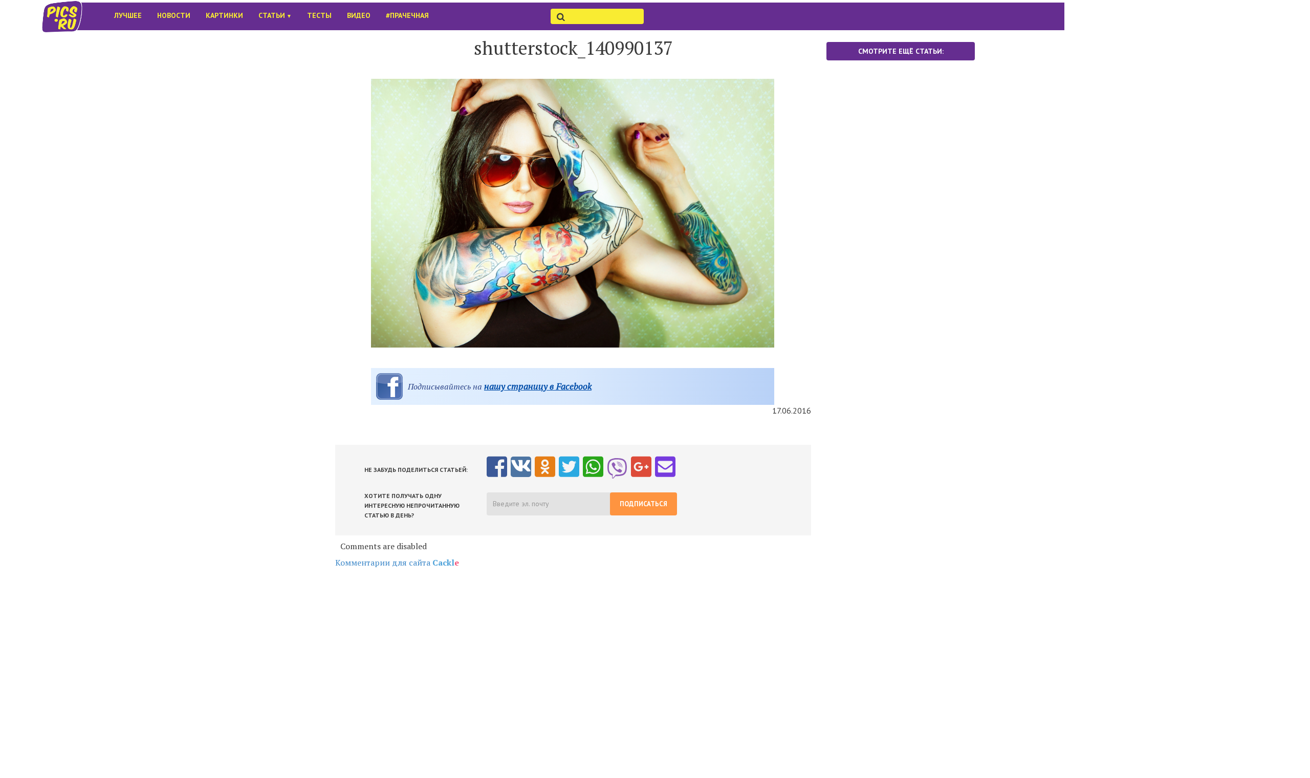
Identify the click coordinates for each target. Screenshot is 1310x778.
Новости (173, 15)
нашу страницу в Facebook (538, 386)
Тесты (319, 15)
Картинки (224, 15)
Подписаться (643, 504)
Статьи (275, 15)
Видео (358, 15)
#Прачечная (407, 15)
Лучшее (128, 15)
